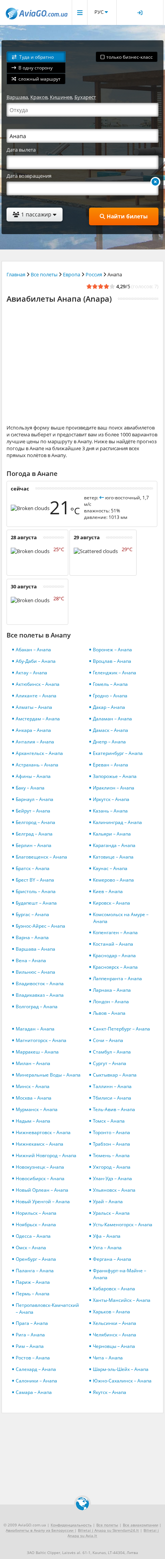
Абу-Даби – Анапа (36, 661)
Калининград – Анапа (117, 822)
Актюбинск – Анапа (37, 684)
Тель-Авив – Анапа (114, 1109)
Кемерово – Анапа (113, 880)
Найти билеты (126, 216)
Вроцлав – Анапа (112, 661)
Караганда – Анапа (114, 845)
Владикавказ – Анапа (40, 995)
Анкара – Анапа (33, 730)
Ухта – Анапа (107, 1247)
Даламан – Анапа (112, 718)
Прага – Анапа (32, 1323)
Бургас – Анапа (32, 914)
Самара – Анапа (34, 1392)
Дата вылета (21, 149)
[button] (36, 57)
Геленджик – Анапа (114, 672)
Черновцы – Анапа (114, 1346)
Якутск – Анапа (109, 1392)
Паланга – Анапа (35, 1270)
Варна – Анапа (32, 937)
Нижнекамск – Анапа (39, 1144)
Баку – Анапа (30, 787)
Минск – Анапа (33, 1086)
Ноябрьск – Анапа (36, 1224)
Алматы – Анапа (34, 707)
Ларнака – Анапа (112, 990)
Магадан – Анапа (35, 1029)
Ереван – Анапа (110, 764)
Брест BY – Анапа (35, 880)
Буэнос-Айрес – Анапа (40, 926)
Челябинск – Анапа (114, 1334)
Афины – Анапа (33, 776)
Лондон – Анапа (111, 1001)
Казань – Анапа (110, 811)
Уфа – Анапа (106, 1236)
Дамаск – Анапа (110, 730)
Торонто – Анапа (111, 1132)
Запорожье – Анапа (115, 776)
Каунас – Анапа (110, 868)
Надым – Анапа (33, 1121)
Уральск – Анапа (111, 1213)
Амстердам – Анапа (38, 718)
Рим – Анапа (30, 1346)
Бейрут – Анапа (33, 811)
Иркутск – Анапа (111, 799)
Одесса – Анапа (33, 1236)
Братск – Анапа (33, 868)
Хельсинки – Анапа (114, 1323)
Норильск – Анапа (36, 1213)
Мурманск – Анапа (37, 1109)
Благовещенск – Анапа (41, 857)
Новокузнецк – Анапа (40, 1167)
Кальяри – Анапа (112, 834)
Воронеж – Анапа (112, 649)
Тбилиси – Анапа (112, 1098)
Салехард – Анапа (36, 1369)
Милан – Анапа (33, 1063)
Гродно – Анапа (110, 695)
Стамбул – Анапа (112, 1052)
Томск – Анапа (109, 1121)
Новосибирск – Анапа (40, 1178)
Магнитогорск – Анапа (41, 1040)
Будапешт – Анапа (36, 903)
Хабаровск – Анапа (114, 1288)
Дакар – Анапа (109, 707)
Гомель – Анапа (110, 684)
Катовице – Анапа (113, 857)
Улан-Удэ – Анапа (112, 1178)
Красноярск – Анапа (115, 967)
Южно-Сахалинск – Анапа (122, 1380)
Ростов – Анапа (33, 1357)
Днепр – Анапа (109, 741)
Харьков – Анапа (111, 1311)
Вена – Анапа (31, 960)
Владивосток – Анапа (40, 983)
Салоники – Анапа (36, 1380)
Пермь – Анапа (33, 1293)
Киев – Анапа (108, 891)
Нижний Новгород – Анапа (46, 1155)
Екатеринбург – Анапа (118, 753)
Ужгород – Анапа (111, 1167)
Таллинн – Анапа (112, 1086)
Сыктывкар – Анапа (115, 1075)
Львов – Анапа (109, 1013)
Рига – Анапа (30, 1334)
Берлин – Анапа (33, 845)
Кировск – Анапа (111, 903)
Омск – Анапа (31, 1247)
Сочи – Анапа (108, 1040)
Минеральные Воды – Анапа (48, 1075)
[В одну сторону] (155, 182)
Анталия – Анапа (35, 741)
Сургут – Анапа (109, 1063)
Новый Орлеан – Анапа (42, 1190)
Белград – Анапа (34, 834)
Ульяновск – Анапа (114, 1190)
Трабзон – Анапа (111, 1144)
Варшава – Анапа (35, 949)
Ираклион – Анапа (113, 787)
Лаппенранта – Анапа (117, 978)
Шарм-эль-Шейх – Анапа (120, 1369)
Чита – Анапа (108, 1357)
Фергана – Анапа (112, 1259)
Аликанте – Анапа (36, 695)
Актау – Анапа (31, 672)
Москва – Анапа (33, 1098)
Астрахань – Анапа (37, 764)
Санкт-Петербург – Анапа (121, 1029)
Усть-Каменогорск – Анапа (122, 1224)
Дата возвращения (29, 175)
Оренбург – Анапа (36, 1259)
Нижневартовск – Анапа (43, 1132)
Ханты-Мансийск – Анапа (121, 1300)
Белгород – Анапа (35, 822)
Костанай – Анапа (113, 944)
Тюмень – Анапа (111, 1155)
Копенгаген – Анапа (115, 932)
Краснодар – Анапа (114, 955)
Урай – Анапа (108, 1201)
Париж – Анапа (33, 1282)
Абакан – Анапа (33, 649)
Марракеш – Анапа (37, 1052)
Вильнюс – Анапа (35, 972)
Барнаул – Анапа (34, 799)
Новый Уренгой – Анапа (43, 1201)
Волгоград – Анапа (37, 1006)
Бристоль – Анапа (36, 891)
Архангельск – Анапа (39, 753)
